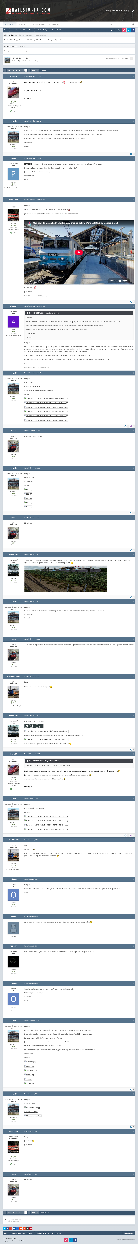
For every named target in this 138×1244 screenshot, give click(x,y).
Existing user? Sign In (113, 11)
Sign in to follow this (113, 58)
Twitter (129, 30)
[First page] (4, 70)
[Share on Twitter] (4, 1228)
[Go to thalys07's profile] (13, 92)
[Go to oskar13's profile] (13, 895)
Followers (125, 58)
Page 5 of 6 (44, 70)
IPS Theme (6, 1238)
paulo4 (13, 158)
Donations (55, 24)
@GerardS (28, 164)
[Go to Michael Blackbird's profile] (13, 692)
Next (33, 70)
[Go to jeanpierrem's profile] (13, 215)
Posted (32, 76)
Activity (24, 24)
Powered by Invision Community (125, 1240)
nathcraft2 (13, 555)
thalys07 (13, 76)
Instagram (124, 30)
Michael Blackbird (13, 676)
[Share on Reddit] (20, 1228)
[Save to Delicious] (17, 1228)
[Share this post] (133, 76)
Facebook (133, 30)
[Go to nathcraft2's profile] (13, 570)
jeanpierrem (13, 200)
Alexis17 (13, 306)
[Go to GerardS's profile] (7, 60)
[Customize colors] (133, 10)
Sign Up (126, 11)
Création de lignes (34, 61)
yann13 (13, 431)
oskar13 (13, 879)
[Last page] (37, 70)
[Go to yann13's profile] (13, 446)
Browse (10, 24)
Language (6, 1241)
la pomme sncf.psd (31, 1112)
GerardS (16, 61)
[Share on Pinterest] (30, 1228)
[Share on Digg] (14, 1228)
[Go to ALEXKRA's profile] (13, 961)
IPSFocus (13, 1238)
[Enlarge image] (65, 579)
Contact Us (22, 1241)
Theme (14, 1241)
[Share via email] (27, 1228)
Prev (9, 70)
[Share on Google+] (10, 1228)
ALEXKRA (13, 946)
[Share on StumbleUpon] (24, 1228)
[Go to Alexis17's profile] (13, 322)
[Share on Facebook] (7, 1228)
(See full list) (42, 35)
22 (131, 58)
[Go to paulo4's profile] (13, 174)
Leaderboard (40, 24)
